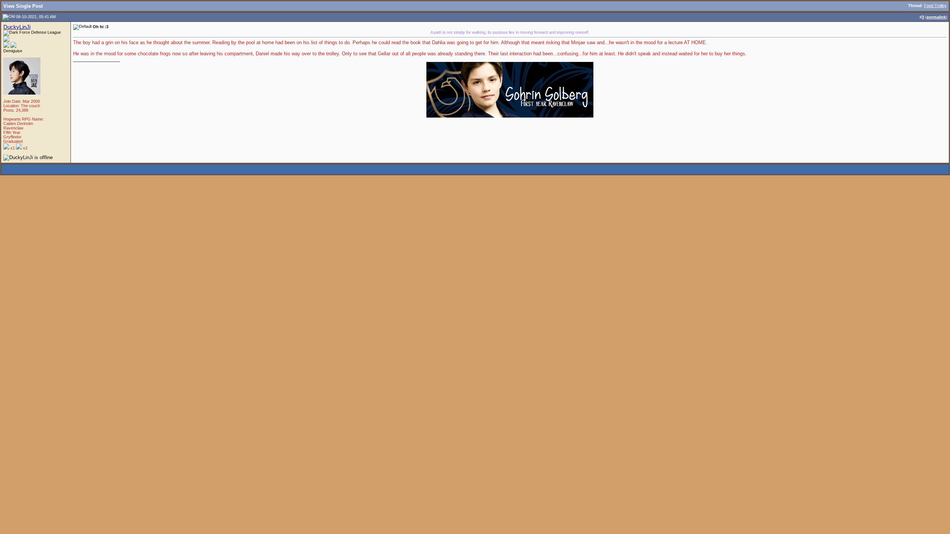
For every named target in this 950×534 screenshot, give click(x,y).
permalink (936, 17)
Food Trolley (935, 5)
